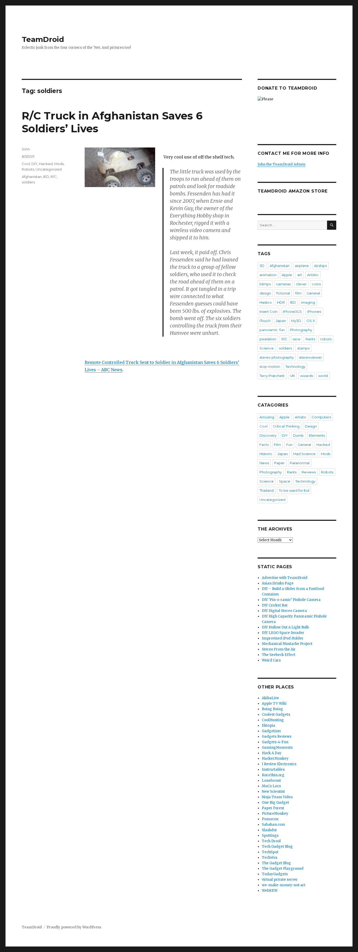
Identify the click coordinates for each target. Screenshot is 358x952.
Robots (28, 169)
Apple (287, 275)
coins (316, 284)
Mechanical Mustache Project (287, 644)
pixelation (267, 339)
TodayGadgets (275, 874)
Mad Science (304, 454)
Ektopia (268, 725)
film (298, 293)
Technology (295, 366)
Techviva (269, 857)
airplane (302, 266)
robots (326, 339)
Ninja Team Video (277, 797)
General (313, 293)
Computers (321, 417)
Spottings (270, 835)
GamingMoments (277, 747)
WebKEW (270, 890)
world (323, 376)
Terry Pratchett (272, 376)
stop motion (269, 366)
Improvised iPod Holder (282, 638)
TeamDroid (43, 39)
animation (267, 275)
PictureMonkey (275, 813)
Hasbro (265, 302)
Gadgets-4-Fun (275, 742)
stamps (303, 348)
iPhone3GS (292, 311)
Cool (26, 164)
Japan (281, 321)
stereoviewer (310, 357)
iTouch (264, 321)
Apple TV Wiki (274, 703)
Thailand (266, 490)
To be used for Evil (294, 490)
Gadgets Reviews (276, 736)
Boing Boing (272, 709)
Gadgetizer (271, 731)
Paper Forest (273, 808)
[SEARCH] (331, 225)
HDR (281, 302)
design (265, 293)
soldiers (28, 182)
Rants (310, 339)
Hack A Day (271, 753)
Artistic (313, 275)
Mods (59, 164)
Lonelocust (271, 780)
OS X (310, 321)
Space (284, 481)
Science (266, 348)
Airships (320, 266)
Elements (317, 435)
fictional (283, 293)
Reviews (309, 472)
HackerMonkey (275, 758)
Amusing (266, 417)
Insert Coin (268, 311)
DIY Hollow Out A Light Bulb (285, 627)
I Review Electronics (279, 764)
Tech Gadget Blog (277, 846)
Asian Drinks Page (278, 583)
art (299, 275)
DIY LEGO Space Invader (283, 633)
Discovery (267, 435)
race (296, 339)
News (264, 463)
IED (46, 176)
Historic (265, 454)
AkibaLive (270, 698)
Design (311, 426)
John (26, 149)
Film (277, 444)
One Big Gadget (275, 802)
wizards (306, 376)
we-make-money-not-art (283, 885)
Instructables (273, 769)
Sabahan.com (273, 824)
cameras (283, 284)
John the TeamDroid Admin (281, 164)
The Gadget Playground (282, 868)
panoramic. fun (272, 330)
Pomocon (270, 819)
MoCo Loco (271, 786)
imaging (308, 302)
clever (301, 284)
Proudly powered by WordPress (74, 927)
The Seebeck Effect (278, 655)
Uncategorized (49, 169)
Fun (289, 444)
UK (292, 376)
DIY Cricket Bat (275, 605)
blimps (265, 284)
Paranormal (300, 463)
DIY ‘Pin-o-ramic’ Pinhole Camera (291, 600)
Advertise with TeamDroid (284, 578)
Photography (301, 330)
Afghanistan (32, 176)
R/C (54, 176)
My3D (296, 321)
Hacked (46, 164)
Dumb (298, 435)
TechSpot (270, 852)
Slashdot (269, 830)
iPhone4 (314, 311)
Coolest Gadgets (276, 714)
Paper (279, 463)
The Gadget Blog (276, 863)
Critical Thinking (286, 426)
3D (261, 266)
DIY (34, 164)
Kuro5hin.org (273, 775)
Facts (264, 444)
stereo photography (276, 357)
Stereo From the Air (279, 649)
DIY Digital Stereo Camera (284, 611)
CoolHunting (273, 720)
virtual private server (280, 879)
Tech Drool (271, 841)
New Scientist (273, 791)
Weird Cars (271, 660)
